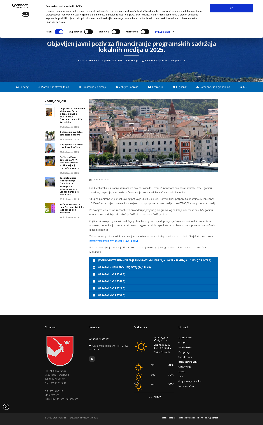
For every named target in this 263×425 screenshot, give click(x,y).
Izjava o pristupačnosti (207, 417)
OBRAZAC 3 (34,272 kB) (111, 288)
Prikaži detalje (162, 31)
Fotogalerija (184, 352)
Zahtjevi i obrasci (129, 87)
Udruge (182, 342)
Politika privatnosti (186, 417)
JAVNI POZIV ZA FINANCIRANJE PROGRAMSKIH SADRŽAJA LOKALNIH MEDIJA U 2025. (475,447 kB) (154, 260)
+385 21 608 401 (101, 339)
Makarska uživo (186, 386)
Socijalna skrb (185, 357)
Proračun (157, 87)
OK (231, 8)
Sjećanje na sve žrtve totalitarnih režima (71, 133)
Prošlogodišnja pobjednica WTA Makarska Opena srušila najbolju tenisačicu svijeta (69, 163)
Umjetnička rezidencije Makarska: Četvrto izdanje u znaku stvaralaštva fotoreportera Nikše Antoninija (72, 115)
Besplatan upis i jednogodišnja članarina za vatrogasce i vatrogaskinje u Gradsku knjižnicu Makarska (69, 186)
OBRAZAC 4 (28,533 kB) (111, 295)
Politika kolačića (168, 417)
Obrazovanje (184, 366)
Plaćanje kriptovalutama (55, 87)
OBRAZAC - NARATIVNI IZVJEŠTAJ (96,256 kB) (124, 267)
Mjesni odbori (185, 337)
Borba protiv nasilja (188, 361)
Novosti (93, 60)
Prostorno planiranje (94, 87)
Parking (24, 87)
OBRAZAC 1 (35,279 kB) (111, 274)
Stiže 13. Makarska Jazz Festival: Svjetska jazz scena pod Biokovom (72, 208)
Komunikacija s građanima (214, 87)
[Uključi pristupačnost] (6, 407)
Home (81, 60)
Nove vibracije (91, 417)
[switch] (88, 31)
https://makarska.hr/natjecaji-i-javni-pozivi (113, 240)
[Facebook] (92, 359)
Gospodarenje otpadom (190, 381)
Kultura (181, 371)
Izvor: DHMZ (154, 397)
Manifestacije (185, 347)
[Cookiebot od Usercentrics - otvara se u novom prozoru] (25, 32)
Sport (181, 376)
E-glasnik (181, 87)
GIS (245, 87)
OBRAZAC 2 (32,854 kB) (111, 281)
